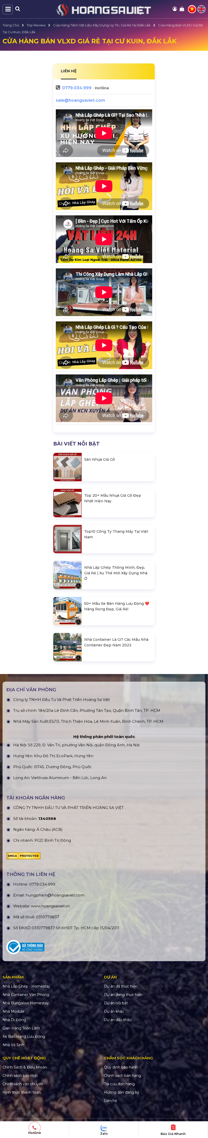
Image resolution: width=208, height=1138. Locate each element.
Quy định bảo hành (121, 1067)
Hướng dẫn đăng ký (121, 1092)
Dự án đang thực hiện (123, 994)
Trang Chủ (11, 25)
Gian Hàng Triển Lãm (21, 1028)
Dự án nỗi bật (116, 1003)
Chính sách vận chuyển (23, 1084)
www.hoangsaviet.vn (50, 906)
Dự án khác (114, 1011)
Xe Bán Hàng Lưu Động (24, 1036)
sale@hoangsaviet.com (80, 100)
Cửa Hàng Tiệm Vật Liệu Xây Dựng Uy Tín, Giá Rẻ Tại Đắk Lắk (102, 25)
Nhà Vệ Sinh (13, 1045)
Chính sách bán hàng (122, 1075)
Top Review (36, 25)
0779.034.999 (77, 87)
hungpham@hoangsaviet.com (55, 895)
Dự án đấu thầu (117, 1020)
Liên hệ (110, 1100)
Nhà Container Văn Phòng (26, 994)
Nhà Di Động (14, 1020)
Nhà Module (13, 1011)
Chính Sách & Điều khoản (25, 1067)
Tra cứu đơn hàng (119, 1084)
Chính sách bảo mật (20, 1075)
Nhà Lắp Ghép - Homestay (26, 986)
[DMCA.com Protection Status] (23, 857)
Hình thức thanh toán (22, 1092)
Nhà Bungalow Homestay (26, 1003)
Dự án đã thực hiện (120, 986)
